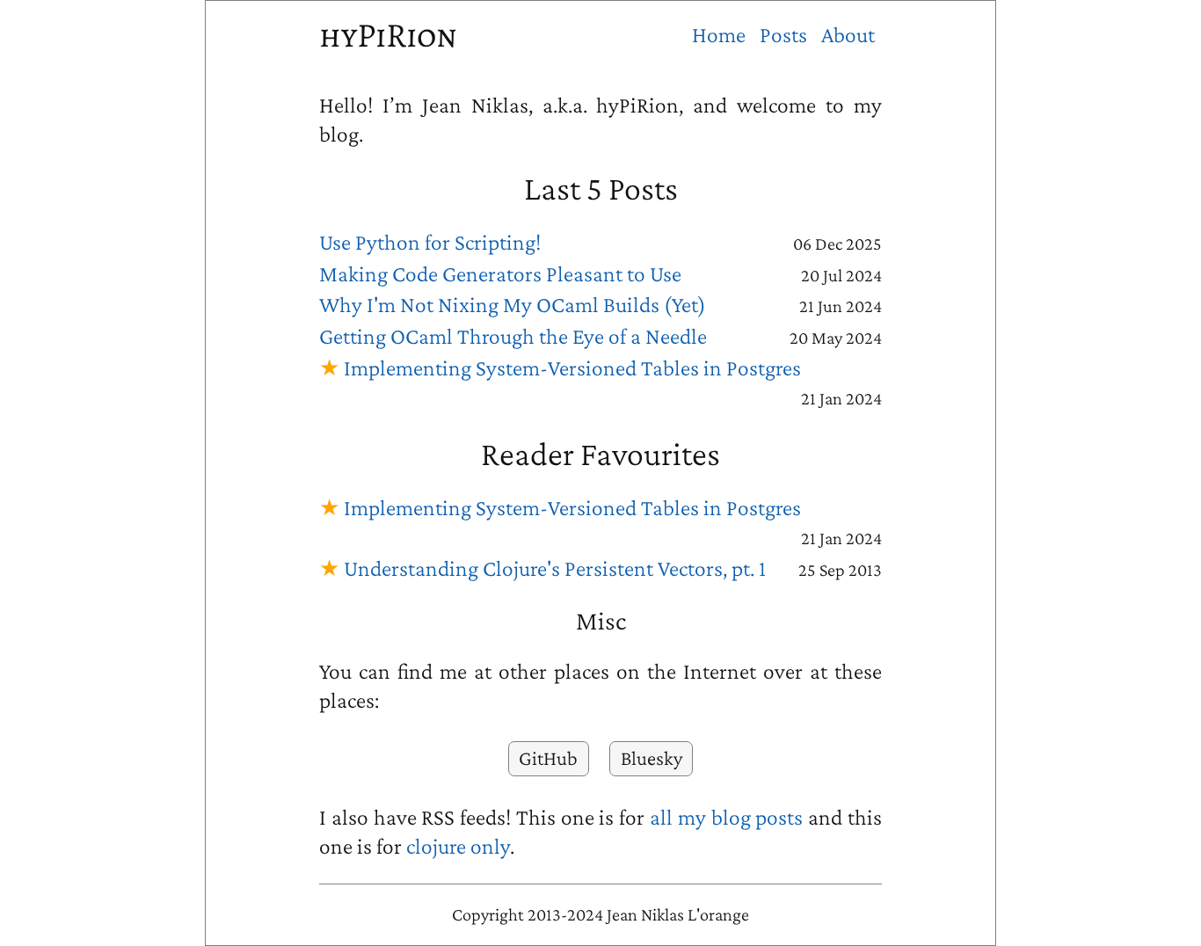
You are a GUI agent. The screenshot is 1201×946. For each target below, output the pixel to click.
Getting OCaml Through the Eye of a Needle (513, 336)
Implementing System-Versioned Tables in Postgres (572, 368)
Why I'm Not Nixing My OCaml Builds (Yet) (512, 304)
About (848, 34)
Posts (783, 34)
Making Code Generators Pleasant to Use (500, 274)
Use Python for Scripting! (430, 242)
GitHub (548, 757)
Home (719, 34)
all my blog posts (726, 817)
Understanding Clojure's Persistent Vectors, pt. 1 (555, 568)
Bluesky (651, 757)
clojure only (458, 846)
